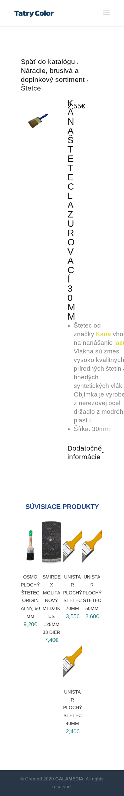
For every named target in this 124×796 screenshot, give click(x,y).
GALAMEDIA (69, 778)
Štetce (31, 88)
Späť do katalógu (49, 61)
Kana (103, 334)
